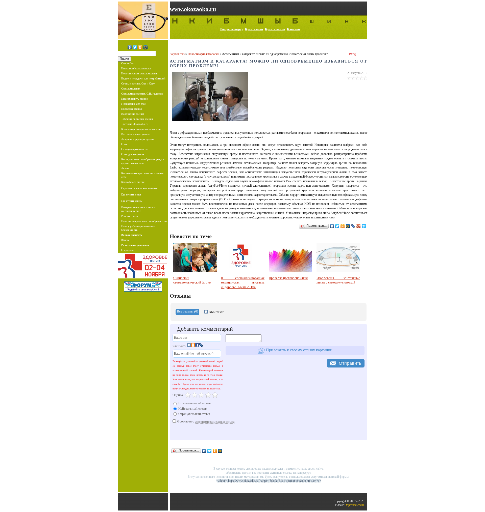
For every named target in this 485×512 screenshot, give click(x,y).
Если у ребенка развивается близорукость (138, 227)
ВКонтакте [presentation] (216, 312)
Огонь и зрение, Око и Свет (138, 83)
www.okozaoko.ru (193, 9)
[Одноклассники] (140, 47)
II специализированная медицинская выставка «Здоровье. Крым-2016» (242, 282)
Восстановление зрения (135, 133)
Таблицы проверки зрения (137, 118)
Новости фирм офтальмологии (139, 73)
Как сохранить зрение (134, 98)
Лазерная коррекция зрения (137, 138)
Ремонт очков (129, 215)
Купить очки (254, 29)
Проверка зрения (131, 108)
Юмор (125, 239)
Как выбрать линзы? (133, 181)
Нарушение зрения (132, 113)
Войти (182, 346)
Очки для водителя (132, 154)
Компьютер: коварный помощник (141, 128)
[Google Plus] (358, 226)
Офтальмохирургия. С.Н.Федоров (142, 93)
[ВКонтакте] (129, 47)
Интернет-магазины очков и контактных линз (138, 209)
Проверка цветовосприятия (288, 278)
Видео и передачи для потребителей (143, 78)
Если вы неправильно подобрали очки (144, 220)
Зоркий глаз (177, 54)
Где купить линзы (131, 200)
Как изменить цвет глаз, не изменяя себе (142, 175)
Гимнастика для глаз (133, 103)
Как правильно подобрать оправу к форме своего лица (142, 161)
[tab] (187, 312)
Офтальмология (130, 88)
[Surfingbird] (364, 226)
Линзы (125, 167)
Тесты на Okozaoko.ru (134, 123)
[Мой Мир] (145, 47)
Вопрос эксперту (231, 29)
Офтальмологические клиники (139, 188)
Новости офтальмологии (136, 68)
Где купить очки (131, 194)
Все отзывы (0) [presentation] (187, 311)
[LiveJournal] (353, 226)
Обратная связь (354, 505)
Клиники (293, 29)
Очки (124, 144)
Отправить (350, 363)
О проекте (127, 249)
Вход (352, 54)
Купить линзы (275, 29)
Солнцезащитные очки (134, 149)
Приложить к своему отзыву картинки (298, 350)
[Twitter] (135, 47)
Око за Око (127, 63)
